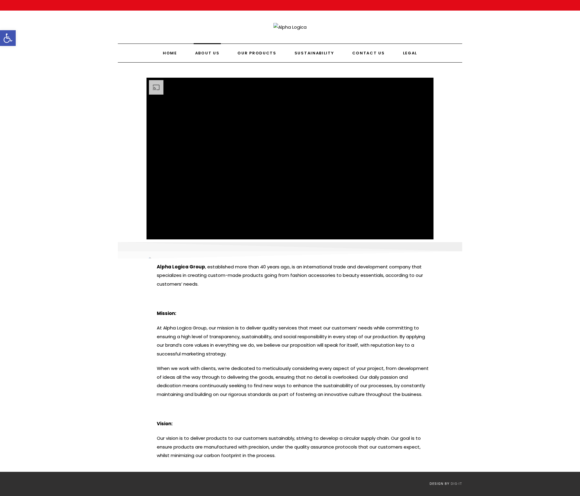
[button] (8, 38)
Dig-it (456, 484)
